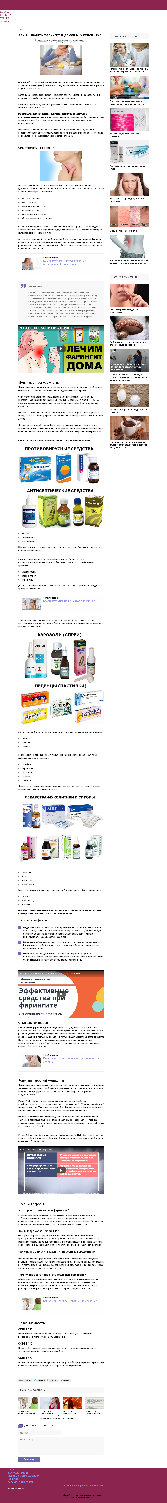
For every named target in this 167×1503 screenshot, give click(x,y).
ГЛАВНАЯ (5, 12)
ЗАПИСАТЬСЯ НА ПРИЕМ (20, 1482)
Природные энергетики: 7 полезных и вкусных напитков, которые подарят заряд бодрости (128, 445)
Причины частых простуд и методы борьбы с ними (70, 1416)
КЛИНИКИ (13, 1479)
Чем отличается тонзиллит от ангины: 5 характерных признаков (50, 1416)
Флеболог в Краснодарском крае (83, 1485)
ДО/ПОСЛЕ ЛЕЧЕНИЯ (18, 1473)
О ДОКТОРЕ (6, 15)
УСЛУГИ (4, 18)
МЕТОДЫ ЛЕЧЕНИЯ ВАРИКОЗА (23, 1476)
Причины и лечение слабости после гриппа (94, 1415)
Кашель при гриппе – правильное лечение (70, 1300)
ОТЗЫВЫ (4, 21)
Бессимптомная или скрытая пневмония (69, 601)
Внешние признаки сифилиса (124, 231)
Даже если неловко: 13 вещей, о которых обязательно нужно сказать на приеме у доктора (128, 377)
